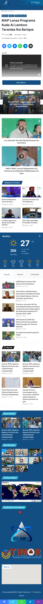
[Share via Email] (30, 46)
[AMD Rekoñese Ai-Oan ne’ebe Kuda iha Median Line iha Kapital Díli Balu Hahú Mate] (8, 468)
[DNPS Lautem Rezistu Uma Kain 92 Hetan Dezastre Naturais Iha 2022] (35, 460)
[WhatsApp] (20, 46)
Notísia (11, 11)
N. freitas (7, 34)
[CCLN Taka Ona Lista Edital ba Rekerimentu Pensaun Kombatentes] (11, 382)
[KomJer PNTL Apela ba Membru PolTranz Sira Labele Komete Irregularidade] (11, 356)
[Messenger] (15, 46)
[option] (21, 102)
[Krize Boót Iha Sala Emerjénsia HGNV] (8, 335)
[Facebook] (4, 46)
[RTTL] (21, 2)
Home (5, 11)
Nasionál (5, 16)
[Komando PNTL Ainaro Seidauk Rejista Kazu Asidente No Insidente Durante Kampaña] (8, 452)
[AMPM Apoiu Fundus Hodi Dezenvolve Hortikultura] (8, 284)
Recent (20, 274)
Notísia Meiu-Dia (21, 16)
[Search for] (42, 7)
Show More (21, 82)
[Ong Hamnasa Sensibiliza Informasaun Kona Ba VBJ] (21, 452)
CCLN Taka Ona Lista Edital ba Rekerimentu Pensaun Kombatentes (10, 392)
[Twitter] (9, 46)
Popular (7, 274)
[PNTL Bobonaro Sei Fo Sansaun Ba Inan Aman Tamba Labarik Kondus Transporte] (21, 460)
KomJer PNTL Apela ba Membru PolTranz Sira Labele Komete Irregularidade (21, 104)
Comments (35, 274)
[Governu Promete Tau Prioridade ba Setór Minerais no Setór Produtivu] (31, 192)
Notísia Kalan (21, 97)
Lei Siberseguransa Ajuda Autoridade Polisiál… (9, 223)
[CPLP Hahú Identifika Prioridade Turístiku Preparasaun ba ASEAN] (31, 213)
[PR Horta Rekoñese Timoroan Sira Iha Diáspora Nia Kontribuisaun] (11, 192)
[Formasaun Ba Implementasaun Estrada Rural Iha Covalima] (8, 460)
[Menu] (1, 7)
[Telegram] (25, 46)
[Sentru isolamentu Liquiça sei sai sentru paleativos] (21, 468)
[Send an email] (11, 34)
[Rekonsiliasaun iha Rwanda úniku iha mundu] (35, 452)
